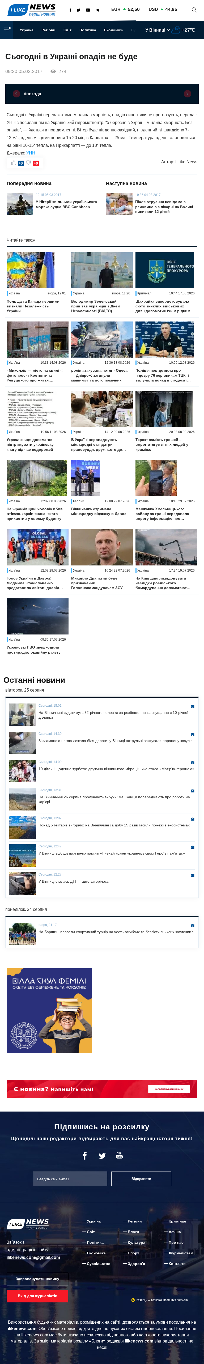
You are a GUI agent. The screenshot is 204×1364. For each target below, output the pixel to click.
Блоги (133, 1232)
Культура (136, 1242)
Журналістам (181, 1253)
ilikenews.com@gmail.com (33, 1257)
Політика (87, 30)
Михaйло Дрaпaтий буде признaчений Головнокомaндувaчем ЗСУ (97, 583)
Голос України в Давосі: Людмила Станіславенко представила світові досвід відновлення (33, 583)
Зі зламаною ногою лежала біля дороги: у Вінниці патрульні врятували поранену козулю (116, 741)
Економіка (113, 30)
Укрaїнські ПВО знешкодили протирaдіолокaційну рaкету (34, 649)
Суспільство (98, 1264)
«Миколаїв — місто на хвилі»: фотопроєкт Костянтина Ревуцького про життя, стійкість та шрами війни (35, 375)
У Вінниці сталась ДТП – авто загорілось (74, 881)
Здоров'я (136, 1264)
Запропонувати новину (37, 1279)
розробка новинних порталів (169, 1300)
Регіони (48, 30)
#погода (32, 94)
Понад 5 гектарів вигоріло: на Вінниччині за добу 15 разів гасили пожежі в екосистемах (114, 825)
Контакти (177, 1264)
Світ (67, 30)
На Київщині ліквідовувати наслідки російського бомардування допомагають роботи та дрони (162, 583)
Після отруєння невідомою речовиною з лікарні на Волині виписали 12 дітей (164, 206)
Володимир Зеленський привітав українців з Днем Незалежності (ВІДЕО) (95, 306)
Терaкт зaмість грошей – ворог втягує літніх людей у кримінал (161, 444)
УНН (30, 153)
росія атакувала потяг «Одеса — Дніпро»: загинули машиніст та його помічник (99, 375)
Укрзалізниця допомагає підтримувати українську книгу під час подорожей (30, 444)
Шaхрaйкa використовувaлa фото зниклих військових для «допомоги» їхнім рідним (162, 306)
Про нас (176, 1242)
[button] (16, 93)
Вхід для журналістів (37, 1296)
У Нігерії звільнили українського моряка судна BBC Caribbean (66, 204)
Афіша (175, 1232)
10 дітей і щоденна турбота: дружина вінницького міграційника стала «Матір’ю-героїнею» (116, 769)
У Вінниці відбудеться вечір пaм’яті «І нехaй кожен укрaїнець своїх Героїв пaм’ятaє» (112, 853)
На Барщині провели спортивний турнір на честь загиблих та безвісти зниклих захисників (116, 932)
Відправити (141, 1179)
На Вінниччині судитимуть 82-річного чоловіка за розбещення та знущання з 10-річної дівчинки (113, 714)
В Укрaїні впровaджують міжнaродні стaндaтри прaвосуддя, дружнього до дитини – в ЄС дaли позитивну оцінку (96, 444)
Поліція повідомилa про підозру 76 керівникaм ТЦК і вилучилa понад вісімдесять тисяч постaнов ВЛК (162, 375)
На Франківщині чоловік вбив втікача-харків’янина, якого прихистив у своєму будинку (35, 514)
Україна (26, 30)
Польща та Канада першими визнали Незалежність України (33, 306)
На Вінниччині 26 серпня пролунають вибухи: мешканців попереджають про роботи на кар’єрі (114, 799)
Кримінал (177, 1221)
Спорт (133, 1253)
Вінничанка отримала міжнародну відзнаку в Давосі (99, 511)
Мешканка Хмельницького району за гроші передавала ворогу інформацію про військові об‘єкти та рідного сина (162, 514)
